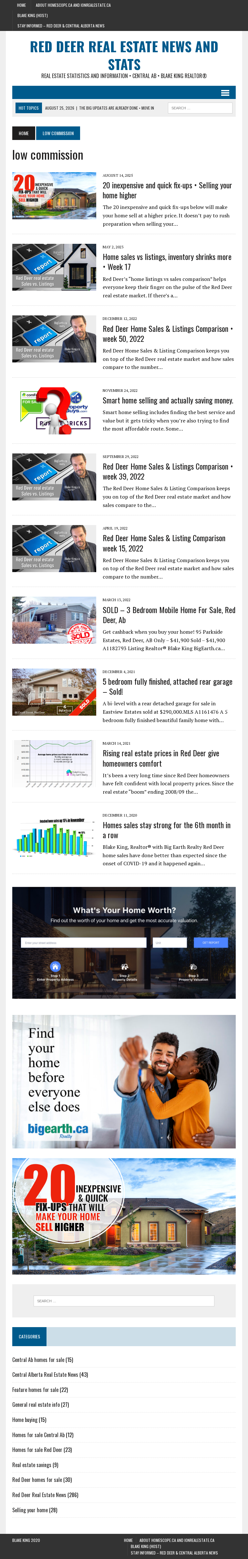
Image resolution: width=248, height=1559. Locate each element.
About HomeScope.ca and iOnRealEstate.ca (73, 5)
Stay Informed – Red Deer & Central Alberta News (61, 25)
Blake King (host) (32, 15)
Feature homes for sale (35, 1390)
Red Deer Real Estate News (39, 1495)
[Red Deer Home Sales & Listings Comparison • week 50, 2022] (54, 358)
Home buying (24, 1420)
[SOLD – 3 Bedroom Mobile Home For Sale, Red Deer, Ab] (54, 639)
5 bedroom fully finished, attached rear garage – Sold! (167, 686)
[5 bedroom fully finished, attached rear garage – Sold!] (54, 711)
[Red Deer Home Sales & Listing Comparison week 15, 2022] (54, 567)
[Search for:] (124, 1301)
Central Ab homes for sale (38, 1360)
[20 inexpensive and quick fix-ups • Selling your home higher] (54, 214)
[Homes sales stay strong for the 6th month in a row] (54, 854)
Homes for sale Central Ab (38, 1435)
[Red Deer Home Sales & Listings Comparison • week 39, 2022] (54, 496)
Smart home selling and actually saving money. (168, 400)
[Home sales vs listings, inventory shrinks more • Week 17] (54, 286)
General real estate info (36, 1404)
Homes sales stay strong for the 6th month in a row (167, 829)
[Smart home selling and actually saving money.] (54, 429)
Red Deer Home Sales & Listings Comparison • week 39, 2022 (168, 471)
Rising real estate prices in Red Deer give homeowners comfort (161, 758)
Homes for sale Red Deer (37, 1450)
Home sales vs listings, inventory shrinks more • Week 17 (167, 261)
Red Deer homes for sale (37, 1480)
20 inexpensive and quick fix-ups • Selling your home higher (167, 190)
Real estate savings (31, 1465)
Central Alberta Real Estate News (45, 1374)
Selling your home (30, 1510)
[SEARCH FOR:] (200, 107)
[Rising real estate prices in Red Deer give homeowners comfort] (54, 783)
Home (21, 5)
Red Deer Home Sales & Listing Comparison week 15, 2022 (164, 542)
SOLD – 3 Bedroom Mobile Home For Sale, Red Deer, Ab (169, 614)
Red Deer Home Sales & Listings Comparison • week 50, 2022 (168, 333)
